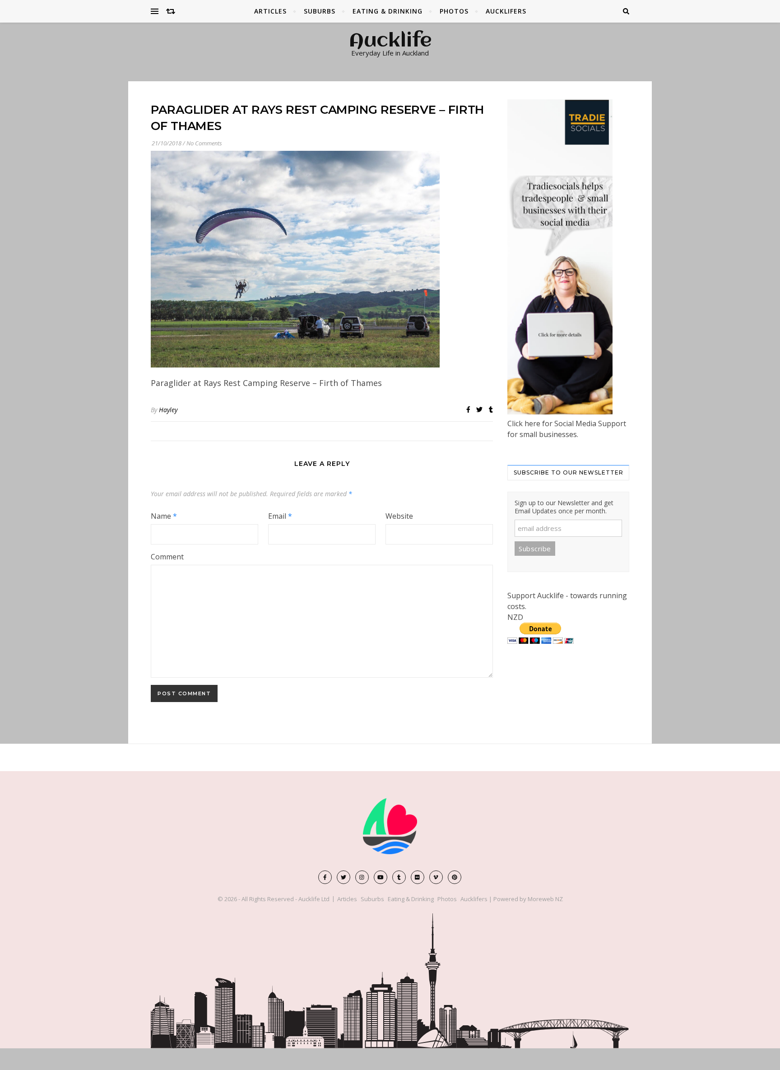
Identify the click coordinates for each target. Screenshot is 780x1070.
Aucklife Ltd (314, 899)
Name (164, 516)
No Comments (204, 143)
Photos (454, 11)
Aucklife (390, 42)
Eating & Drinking (387, 11)
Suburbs (319, 11)
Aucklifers (506, 11)
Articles (270, 11)
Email (280, 516)
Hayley (168, 409)
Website (399, 516)
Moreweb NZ (545, 899)
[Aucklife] (390, 826)
